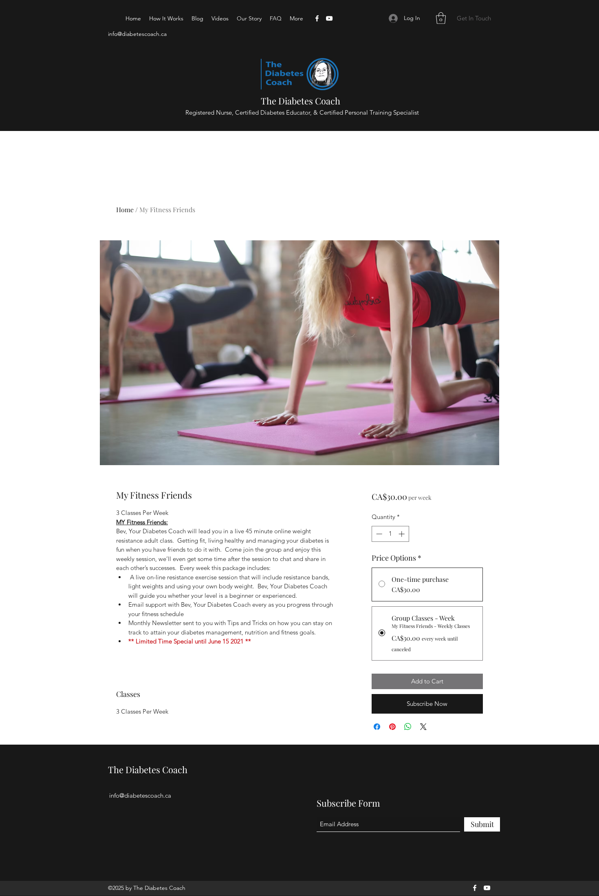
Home (125, 209)
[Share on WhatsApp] (408, 727)
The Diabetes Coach (300, 101)
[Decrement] (378, 533)
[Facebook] (317, 18)
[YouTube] (329, 18)
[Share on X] (423, 727)
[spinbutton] (390, 533)
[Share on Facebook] (377, 727)
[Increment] (402, 533)
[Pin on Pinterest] (392, 727)
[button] (441, 18)
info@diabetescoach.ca (137, 34)
